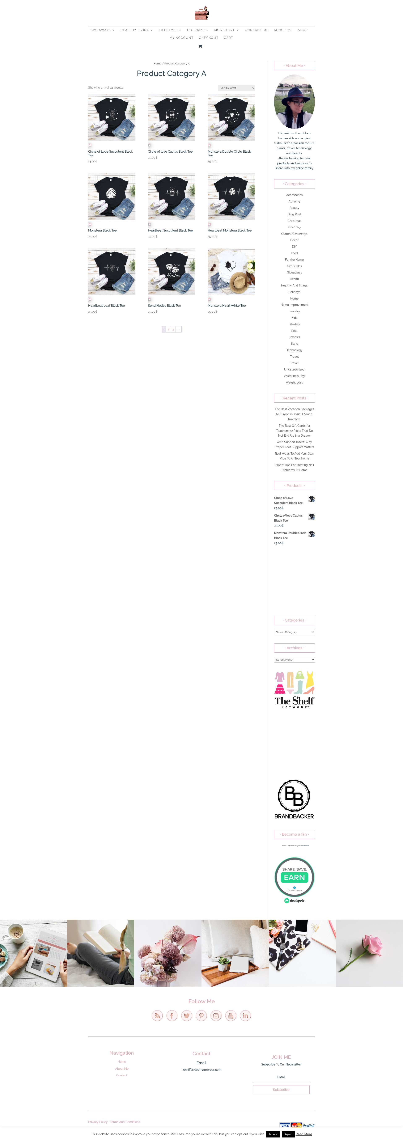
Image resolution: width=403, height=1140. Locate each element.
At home (294, 201)
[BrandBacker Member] (294, 819)
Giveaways (100, 30)
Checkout (209, 37)
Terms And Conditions (125, 1122)
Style (294, 343)
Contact (121, 1075)
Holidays (196, 30)
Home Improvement (294, 304)
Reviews (294, 337)
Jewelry (294, 311)
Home (157, 63)
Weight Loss (294, 382)
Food (294, 253)
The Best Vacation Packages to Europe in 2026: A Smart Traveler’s (294, 414)
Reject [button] (288, 1134)
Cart (228, 37)
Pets (294, 330)
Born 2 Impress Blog (290, 845)
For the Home (294, 259)
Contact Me (257, 30)
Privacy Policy (98, 1122)
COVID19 (294, 227)
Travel (294, 356)
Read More (304, 1134)
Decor (294, 240)
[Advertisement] (294, 580)
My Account (182, 37)
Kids (294, 317)
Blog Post (294, 214)
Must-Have (225, 30)
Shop (303, 30)
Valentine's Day (294, 376)
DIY (294, 246)
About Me (283, 30)
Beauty (294, 207)
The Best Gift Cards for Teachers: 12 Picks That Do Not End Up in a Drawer (294, 430)
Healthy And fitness (294, 285)
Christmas (294, 221)
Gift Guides (294, 266)
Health (294, 279)
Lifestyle (168, 30)
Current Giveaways (294, 234)
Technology (294, 350)
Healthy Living (134, 30)
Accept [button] (272, 1134)
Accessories (294, 195)
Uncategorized (294, 369)
